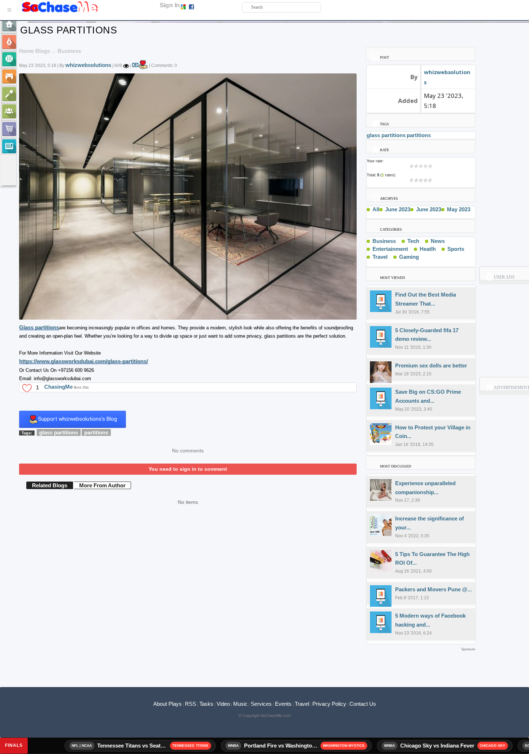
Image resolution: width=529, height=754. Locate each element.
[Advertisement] (247, 663)
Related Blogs (49, 485)
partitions (96, 432)
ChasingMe (58, 387)
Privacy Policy (329, 704)
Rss (399, 241)
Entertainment (390, 249)
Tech (413, 241)
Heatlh (428, 249)
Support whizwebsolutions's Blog (77, 419)
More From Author (102, 485)
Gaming (409, 257)
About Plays (167, 704)
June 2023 (397, 209)
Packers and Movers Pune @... (433, 589)
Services (261, 704)
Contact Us (362, 704)
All (375, 209)
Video (223, 704)
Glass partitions (39, 327)
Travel (380, 257)
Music (240, 704)
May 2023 (458, 209)
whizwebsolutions (88, 65)
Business (384, 241)
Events (283, 704)
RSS (190, 704)
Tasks (206, 704)
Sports (455, 249)
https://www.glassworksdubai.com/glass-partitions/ (83, 361)
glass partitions (58, 432)
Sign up (202, 6)
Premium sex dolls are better (431, 365)
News (438, 241)
